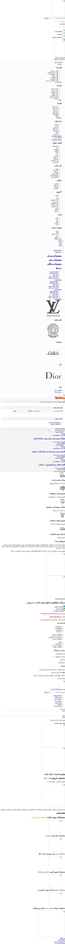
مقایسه (59, 704)
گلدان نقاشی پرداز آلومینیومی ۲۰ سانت (52, 465)
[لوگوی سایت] (58, 16)
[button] (59, 471)
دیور (60, 387)
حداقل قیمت (59, 411)
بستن (63, 710)
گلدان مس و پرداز (60, 468)
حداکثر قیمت (36, 411)
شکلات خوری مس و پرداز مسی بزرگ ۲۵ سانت (49, 438)
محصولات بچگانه (54, 264)
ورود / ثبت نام (58, 706)
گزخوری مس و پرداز (59, 441)
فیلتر (14, 411)
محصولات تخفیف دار (54, 422)
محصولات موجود (55, 424)
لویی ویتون (58, 320)
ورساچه (59, 342)
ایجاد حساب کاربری (59, 723)
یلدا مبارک (60, 398)
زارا (60, 364)
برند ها (59, 268)
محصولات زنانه (55, 260)
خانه (63, 402)
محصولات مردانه (54, 256)
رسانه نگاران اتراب (56, 689)
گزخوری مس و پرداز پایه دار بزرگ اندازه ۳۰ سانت (48, 451)
